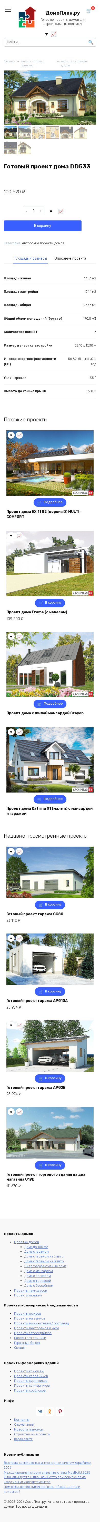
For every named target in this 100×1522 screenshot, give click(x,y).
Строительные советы (32, 1434)
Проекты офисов (27, 1313)
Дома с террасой (37, 1281)
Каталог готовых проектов (32, 63)
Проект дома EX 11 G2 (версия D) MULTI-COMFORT (43, 514)
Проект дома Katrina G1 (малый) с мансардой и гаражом (49, 811)
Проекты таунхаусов (30, 1290)
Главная (9, 61)
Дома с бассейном (38, 1285)
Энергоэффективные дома (45, 1266)
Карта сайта (23, 1439)
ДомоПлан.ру (63, 13)
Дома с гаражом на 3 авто (44, 1261)
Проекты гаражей (28, 1295)
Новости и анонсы (28, 1429)
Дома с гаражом (36, 1251)
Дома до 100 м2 (36, 1247)
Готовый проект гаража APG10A (37, 1001)
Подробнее (53, 502)
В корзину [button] (53, 602)
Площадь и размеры (30, 258)
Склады (19, 1347)
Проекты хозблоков (30, 1390)
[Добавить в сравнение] (61, 211)
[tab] (30, 258)
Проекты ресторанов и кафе (36, 1328)
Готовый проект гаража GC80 (34, 914)
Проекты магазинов (29, 1318)
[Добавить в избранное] (51, 211)
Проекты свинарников (32, 1385)
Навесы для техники (30, 1338)
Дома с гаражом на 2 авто (44, 1256)
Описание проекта (70, 258)
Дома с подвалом (37, 1276)
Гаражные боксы (27, 1343)
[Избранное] (46, 33)
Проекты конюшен (29, 1371)
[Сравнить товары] (54, 33)
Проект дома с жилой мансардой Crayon (45, 713)
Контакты (21, 1420)
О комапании (24, 1424)
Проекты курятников (30, 1381)
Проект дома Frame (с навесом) (36, 612)
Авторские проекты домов (74, 63)
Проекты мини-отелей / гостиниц (41, 1323)
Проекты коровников (31, 1376)
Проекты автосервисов (33, 1333)
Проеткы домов (26, 1242)
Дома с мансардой (38, 1271)
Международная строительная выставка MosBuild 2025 (47, 1472)
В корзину (42, 226)
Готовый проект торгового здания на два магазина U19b (45, 1177)
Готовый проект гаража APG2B (36, 1087)
